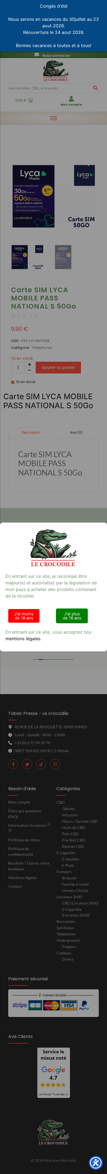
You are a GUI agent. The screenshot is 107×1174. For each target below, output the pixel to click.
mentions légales (22, 638)
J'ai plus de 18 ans (72, 616)
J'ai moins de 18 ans (23, 616)
